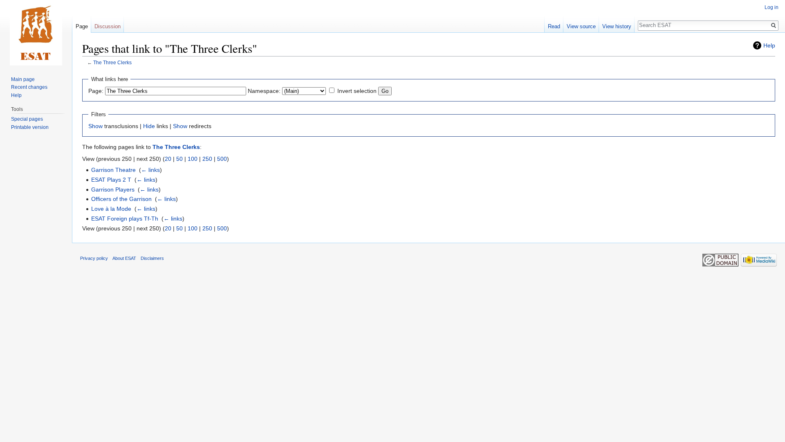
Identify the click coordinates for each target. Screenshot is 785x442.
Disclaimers (152, 258)
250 (207, 159)
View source (581, 26)
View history (616, 26)
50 (179, 159)
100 (192, 159)
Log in (771, 7)
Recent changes (29, 87)
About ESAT (124, 258)
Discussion (107, 26)
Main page (23, 79)
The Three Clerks (112, 62)
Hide (149, 126)
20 (168, 159)
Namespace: (264, 91)
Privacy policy (94, 258)
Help (769, 45)
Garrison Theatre (113, 170)
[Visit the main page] (36, 32)
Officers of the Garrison (121, 199)
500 (222, 159)
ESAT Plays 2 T (111, 179)
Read (554, 26)
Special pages (27, 119)
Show (95, 126)
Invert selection (357, 91)
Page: (95, 91)
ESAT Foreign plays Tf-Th (124, 218)
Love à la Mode (111, 208)
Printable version (30, 127)
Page (82, 26)
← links (150, 170)
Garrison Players (113, 189)
